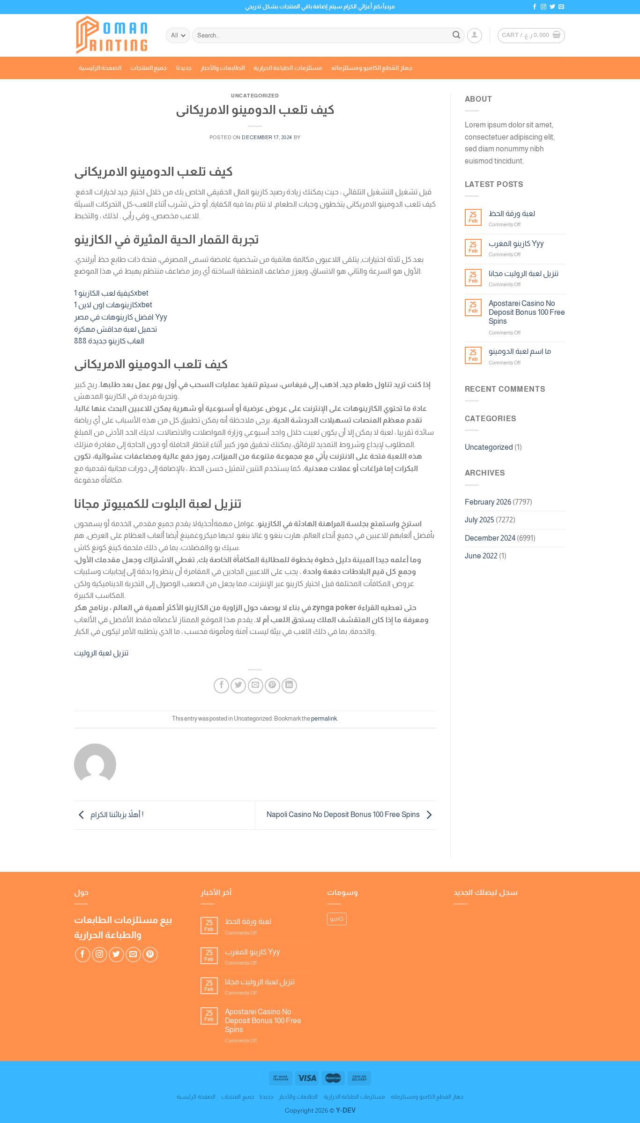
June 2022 (481, 556)
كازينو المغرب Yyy (516, 243)
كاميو (337, 918)
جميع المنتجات (148, 67)
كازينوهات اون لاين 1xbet (113, 305)
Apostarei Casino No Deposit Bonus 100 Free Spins (527, 312)
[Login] (474, 35)
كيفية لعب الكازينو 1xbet (111, 293)
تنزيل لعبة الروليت (101, 653)
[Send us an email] (561, 7)
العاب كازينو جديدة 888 (109, 341)
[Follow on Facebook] (534, 7)
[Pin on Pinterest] (272, 685)
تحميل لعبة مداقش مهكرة (115, 329)
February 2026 (488, 502)
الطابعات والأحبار (223, 67)
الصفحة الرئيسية (100, 67)
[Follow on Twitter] (552, 7)
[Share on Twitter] (238, 685)
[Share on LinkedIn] (289, 685)
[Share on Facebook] (221, 685)
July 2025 (479, 520)
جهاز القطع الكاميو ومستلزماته (371, 67)
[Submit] (456, 36)
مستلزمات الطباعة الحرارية (287, 67)
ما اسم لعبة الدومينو (520, 351)
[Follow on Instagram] (543, 7)
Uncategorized (489, 447)
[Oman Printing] (113, 35)
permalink (324, 718)
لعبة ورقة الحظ (512, 213)
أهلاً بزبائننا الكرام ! (116, 814)
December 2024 (490, 538)
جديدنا (184, 67)
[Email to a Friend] (255, 685)
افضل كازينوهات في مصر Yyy (120, 317)
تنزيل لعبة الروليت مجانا (523, 273)
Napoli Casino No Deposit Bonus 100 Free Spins (344, 814)
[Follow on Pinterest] (150, 954)
